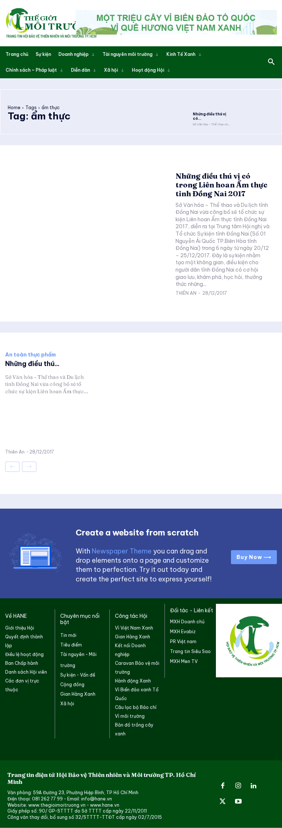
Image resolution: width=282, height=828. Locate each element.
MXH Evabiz (183, 631)
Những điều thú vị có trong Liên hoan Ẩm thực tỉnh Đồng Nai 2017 (221, 184)
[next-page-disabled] (29, 467)
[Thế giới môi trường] (51, 23)
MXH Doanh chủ (187, 621)
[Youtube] (238, 802)
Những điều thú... (32, 363)
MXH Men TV (184, 661)
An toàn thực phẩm (30, 354)
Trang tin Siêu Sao (190, 651)
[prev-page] (12, 467)
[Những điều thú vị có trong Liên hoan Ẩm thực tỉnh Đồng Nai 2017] (212, 103)
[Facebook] (222, 786)
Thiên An (186, 293)
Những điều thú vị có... (209, 116)
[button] (271, 62)
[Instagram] (238, 786)
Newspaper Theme (122, 551)
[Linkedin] (254, 786)
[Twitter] (222, 802)
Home (14, 107)
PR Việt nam (183, 641)
